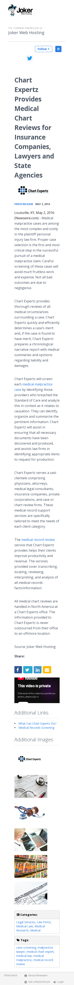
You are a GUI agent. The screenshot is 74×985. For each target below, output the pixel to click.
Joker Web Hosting (26, 32)
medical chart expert (40, 952)
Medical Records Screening (36, 728)
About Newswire (37, 975)
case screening (26, 947)
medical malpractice (30, 958)
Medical (35, 930)
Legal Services (25, 922)
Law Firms (44, 922)
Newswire (10, 975)
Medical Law (24, 926)
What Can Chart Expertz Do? (37, 723)
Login (60, 982)
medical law (24, 956)
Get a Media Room (39, 982)
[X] (30, 58)
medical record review (38, 539)
